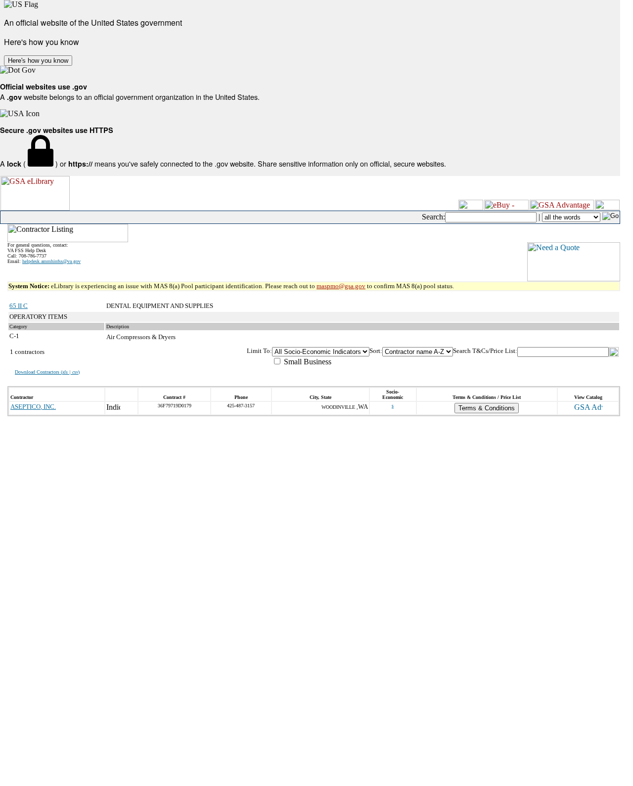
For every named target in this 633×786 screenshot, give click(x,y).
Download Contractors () (47, 372)
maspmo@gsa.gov (340, 286)
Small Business (306, 361)
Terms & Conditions (486, 408)
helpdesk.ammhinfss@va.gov (51, 261)
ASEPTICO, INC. (33, 406)
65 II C (18, 305)
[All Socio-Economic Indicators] (320, 351)
